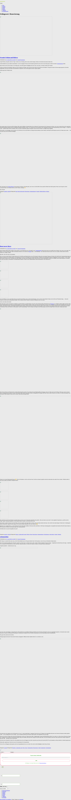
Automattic (21, 799)
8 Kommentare (22, 59)
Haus (24, 747)
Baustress (14, 747)
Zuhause (47, 191)
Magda (30, 251)
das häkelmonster (5, 11)
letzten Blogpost (11, 186)
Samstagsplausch (60, 63)
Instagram (52, 303)
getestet (3, 8)
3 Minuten (4, 10)
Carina (18, 59)
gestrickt (3, 6)
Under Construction (41, 747)
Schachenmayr (46, 534)
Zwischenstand (48, 747)
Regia (31, 534)
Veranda (37, 191)
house (26, 747)
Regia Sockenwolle (21, 191)
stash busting (51, 534)
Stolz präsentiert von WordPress (5, 799)
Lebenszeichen (4, 536)
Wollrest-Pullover (43, 191)
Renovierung (27, 191)
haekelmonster (2, 1)
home (3, 5)
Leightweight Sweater (22, 534)
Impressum (4, 791)
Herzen (17, 534)
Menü (1, 3)
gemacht (3, 9)
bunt (16, 191)
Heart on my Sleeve (5, 246)
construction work (19, 747)
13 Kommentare (22, 539)
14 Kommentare (22, 248)
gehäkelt (3, 7)
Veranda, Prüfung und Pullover (9, 57)
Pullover (28, 534)
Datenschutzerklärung (43, 763)
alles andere (4, 797)
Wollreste (59, 534)
